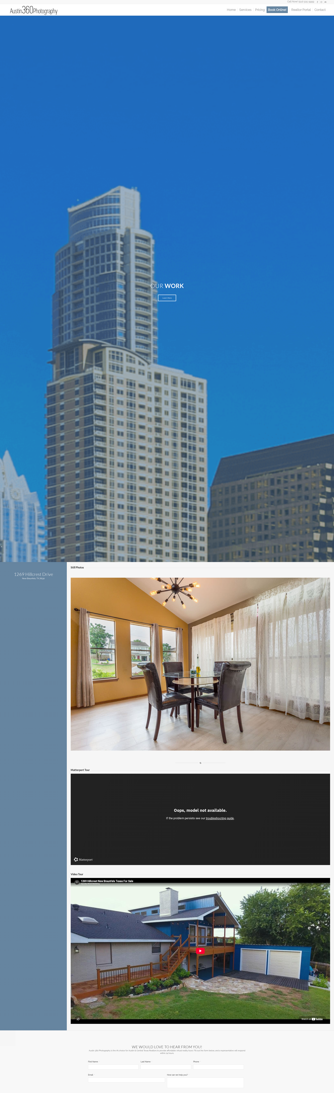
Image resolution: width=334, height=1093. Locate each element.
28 (212, 748)
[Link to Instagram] (321, 2)
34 (224, 748)
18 (191, 748)
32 (220, 748)
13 (180, 748)
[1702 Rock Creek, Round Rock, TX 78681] (2, 546)
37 (231, 748)
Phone (197, 1062)
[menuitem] (231, 10)
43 (243, 748)
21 (197, 748)
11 (176, 748)
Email (91, 1075)
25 (206, 748)
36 (228, 748)
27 (210, 748)
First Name (94, 1062)
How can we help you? (178, 1075)
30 (216, 748)
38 (233, 748)
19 (193, 748)
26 (208, 748)
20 (195, 748)
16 (187, 748)
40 (237, 748)
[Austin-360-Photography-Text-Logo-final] (34, 10)
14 (183, 748)
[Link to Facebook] (317, 2)
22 (199, 748)
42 (241, 748)
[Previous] (76, 664)
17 (189, 748)
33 (222, 748)
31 (218, 748)
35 (226, 748)
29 (214, 748)
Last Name (146, 1062)
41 (239, 748)
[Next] (324, 664)
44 (245, 748)
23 (201, 748)
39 (235, 748)
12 (178, 748)
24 (203, 748)
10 (174, 748)
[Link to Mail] (325, 2)
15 (185, 748)
